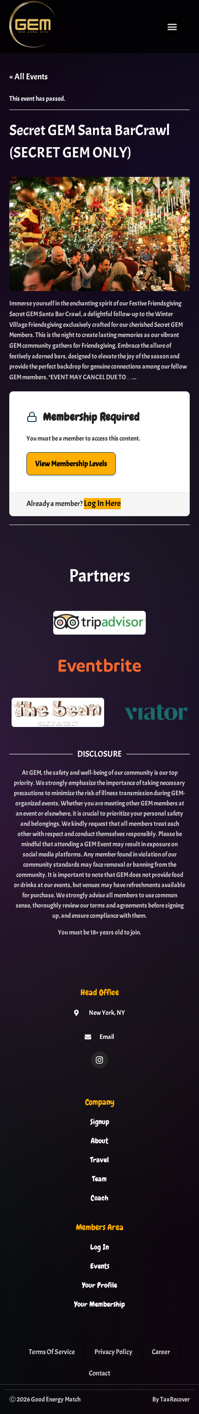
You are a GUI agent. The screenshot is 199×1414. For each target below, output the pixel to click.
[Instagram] (99, 1059)
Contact (99, 1373)
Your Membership (99, 1304)
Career (161, 1352)
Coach (99, 1198)
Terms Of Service (52, 1352)
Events (99, 1266)
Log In (99, 1247)
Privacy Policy (113, 1352)
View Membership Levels (71, 463)
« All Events (28, 76)
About (99, 1141)
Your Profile (99, 1285)
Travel (99, 1160)
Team (99, 1179)
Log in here (102, 503)
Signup (99, 1122)
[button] (172, 26)
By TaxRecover (171, 1399)
